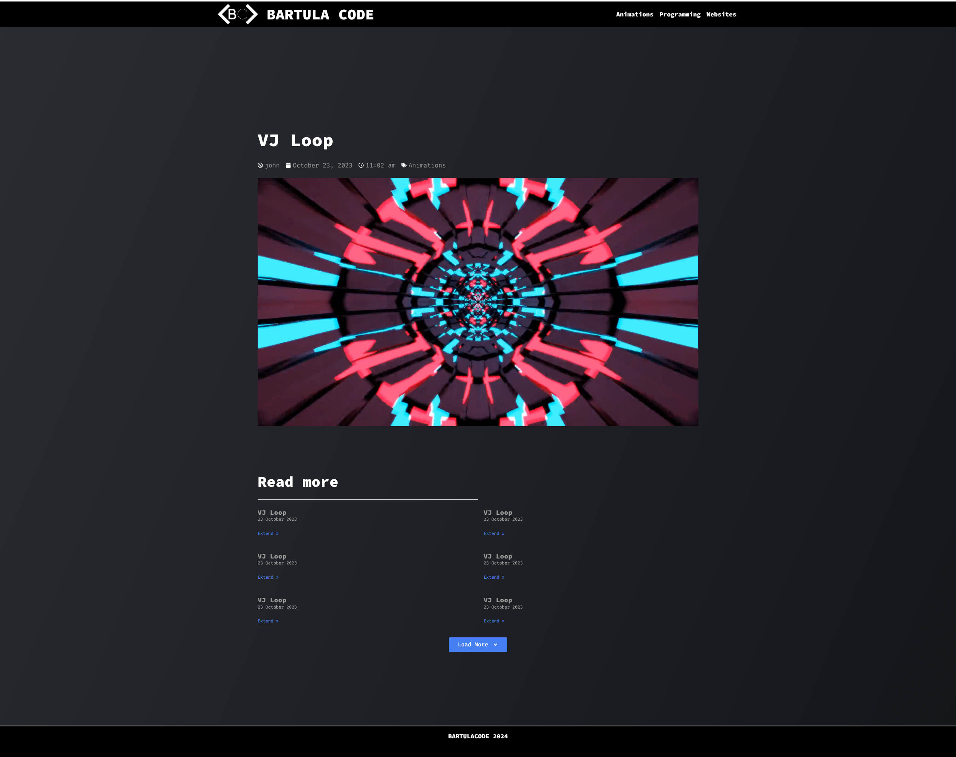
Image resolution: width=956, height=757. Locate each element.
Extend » (268, 533)
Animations (635, 14)
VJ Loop (272, 512)
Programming (680, 14)
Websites (721, 14)
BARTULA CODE (320, 14)
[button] (478, 644)
